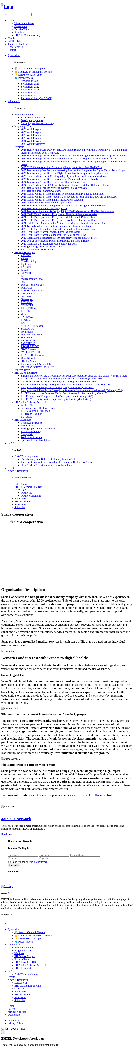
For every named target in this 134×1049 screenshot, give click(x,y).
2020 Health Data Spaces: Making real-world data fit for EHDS (54, 234)
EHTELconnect (22, 419)
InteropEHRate (29, 308)
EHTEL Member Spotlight (28, 486)
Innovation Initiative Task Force (37, 366)
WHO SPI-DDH (29, 405)
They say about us (17, 44)
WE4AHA (26, 337)
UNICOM (26, 287)
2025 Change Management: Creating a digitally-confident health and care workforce (64, 176)
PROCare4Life (29, 320)
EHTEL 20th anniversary (27, 35)
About (11, 20)
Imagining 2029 (22, 126)
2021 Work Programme (33, 141)
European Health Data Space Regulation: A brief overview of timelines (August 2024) (65, 384)
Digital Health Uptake (32, 284)
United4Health (28, 358)
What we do (14, 101)
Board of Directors (24, 29)
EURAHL (26, 416)
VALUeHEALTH (30, 352)
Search (11, 1008)
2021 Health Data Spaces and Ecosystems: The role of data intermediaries (59, 214)
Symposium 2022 (30, 86)
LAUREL (26, 267)
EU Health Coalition (31, 413)
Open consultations (31, 495)
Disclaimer (13, 1020)
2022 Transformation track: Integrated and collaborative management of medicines (63, 205)
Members (12, 38)
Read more (7, 834)
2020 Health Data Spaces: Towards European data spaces (50, 232)
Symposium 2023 (30, 83)
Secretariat (19, 32)
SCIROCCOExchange (33, 325)
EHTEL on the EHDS (25, 372)
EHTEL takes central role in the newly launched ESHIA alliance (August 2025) (62, 378)
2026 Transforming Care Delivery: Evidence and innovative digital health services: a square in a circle (73, 155)
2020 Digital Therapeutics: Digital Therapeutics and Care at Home (55, 240)
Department (14, 1014)
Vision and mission (24, 23)
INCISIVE (26, 302)
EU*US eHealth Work (32, 355)
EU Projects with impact (33, 117)
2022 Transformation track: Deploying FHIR (44, 208)
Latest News (20, 484)
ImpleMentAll (28, 340)
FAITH (25, 322)
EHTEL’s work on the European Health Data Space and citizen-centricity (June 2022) (65, 393)
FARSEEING (28, 343)
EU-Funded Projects (24, 252)
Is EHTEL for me (17, 41)
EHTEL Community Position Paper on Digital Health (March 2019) (56, 399)
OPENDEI (26, 296)
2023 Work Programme (33, 135)
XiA (23, 276)
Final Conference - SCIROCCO (37, 249)
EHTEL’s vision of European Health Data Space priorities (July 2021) (57, 396)
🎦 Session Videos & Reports (29, 68)
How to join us (15, 46)
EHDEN (25, 311)
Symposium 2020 (30, 92)
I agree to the (29, 861)
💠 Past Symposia (23, 77)
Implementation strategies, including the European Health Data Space (56, 462)
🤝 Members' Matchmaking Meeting (33, 71)
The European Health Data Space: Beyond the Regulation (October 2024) (59, 381)
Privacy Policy (15, 1023)
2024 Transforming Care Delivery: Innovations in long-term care (54, 187)
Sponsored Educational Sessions (37, 440)
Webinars (19, 146)
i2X (23, 281)
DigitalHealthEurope (31, 334)
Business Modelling (31, 431)
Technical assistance (31, 422)
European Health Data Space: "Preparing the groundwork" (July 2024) (57, 387)
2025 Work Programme (33, 129)
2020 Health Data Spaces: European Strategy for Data (49, 243)
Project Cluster (22, 369)
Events (11, 468)
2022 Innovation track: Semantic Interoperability (46, 202)
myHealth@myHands (32, 278)
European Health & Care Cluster (38, 364)
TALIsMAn (27, 317)
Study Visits (27, 434)
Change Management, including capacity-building (46, 465)
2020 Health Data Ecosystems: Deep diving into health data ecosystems (58, 229)
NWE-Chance (28, 349)
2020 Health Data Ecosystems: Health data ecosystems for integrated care (59, 237)
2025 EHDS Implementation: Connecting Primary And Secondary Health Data (61, 167)
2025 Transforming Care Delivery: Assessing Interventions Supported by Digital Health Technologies (73, 170)
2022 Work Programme (33, 138)
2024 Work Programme (33, 132)
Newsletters (20, 504)
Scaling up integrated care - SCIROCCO (42, 246)
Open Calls (20, 489)
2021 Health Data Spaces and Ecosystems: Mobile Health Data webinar (58, 217)
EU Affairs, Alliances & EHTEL (31, 402)
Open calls (26, 492)
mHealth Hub (28, 293)
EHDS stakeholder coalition (35, 410)
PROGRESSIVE (30, 346)
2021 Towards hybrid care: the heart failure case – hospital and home (56, 226)
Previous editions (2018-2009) (36, 98)
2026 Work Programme (26, 456)
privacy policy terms (36, 861)
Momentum (27, 331)
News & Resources (18, 470)
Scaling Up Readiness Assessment (38, 428)
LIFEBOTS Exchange (32, 290)
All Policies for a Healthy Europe (38, 408)
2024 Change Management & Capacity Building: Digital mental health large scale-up (65, 185)
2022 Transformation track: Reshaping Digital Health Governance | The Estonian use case (67, 211)
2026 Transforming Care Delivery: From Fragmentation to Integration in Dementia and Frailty (69, 158)
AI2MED (26, 273)
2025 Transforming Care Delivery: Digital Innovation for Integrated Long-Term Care (65, 173)
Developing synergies (32, 120)
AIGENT (26, 255)
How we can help (23, 114)
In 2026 (12, 443)
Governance (20, 26)
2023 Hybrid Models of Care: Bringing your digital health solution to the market (62, 193)
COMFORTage (29, 261)
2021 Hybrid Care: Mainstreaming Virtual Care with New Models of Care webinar (63, 223)
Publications (20, 498)
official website (103, 795)
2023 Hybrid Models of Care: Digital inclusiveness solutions (52, 199)
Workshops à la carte (31, 437)
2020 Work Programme (33, 143)
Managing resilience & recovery (37, 123)
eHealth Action (28, 361)
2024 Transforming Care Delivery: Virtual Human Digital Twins (54, 182)
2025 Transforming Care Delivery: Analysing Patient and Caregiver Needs (59, 179)
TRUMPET (27, 305)
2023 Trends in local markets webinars (41, 190)
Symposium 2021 (30, 89)
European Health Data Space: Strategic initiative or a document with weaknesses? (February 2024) (72, 390)
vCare (24, 314)
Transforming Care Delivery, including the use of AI (48, 459)
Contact (12, 49)
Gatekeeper (27, 299)
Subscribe (19, 507)
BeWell (25, 270)
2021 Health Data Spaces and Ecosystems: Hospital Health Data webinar (58, 220)
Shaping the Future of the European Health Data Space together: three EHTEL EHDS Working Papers (74, 375)
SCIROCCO (27, 328)
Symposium (14, 55)
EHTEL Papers (22, 501)
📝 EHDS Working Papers (28, 74)
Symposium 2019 (30, 95)
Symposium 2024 (30, 80)
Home (11, 1005)
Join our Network (16, 819)
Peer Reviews (28, 425)
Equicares (26, 264)
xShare (24, 258)
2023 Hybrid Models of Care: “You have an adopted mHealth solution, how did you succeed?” (70, 196)
